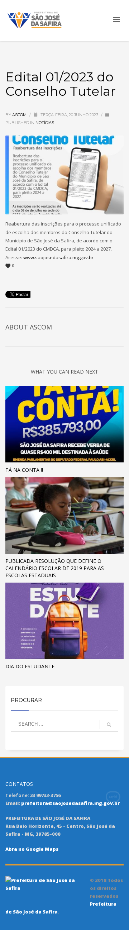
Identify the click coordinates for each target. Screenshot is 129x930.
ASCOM (20, 114)
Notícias (44, 122)
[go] (109, 724)
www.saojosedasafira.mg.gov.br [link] (58, 257)
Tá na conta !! (24, 469)
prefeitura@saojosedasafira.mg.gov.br (70, 803)
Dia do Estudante (29, 666)
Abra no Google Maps (31, 849)
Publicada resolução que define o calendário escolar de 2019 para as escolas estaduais (54, 568)
